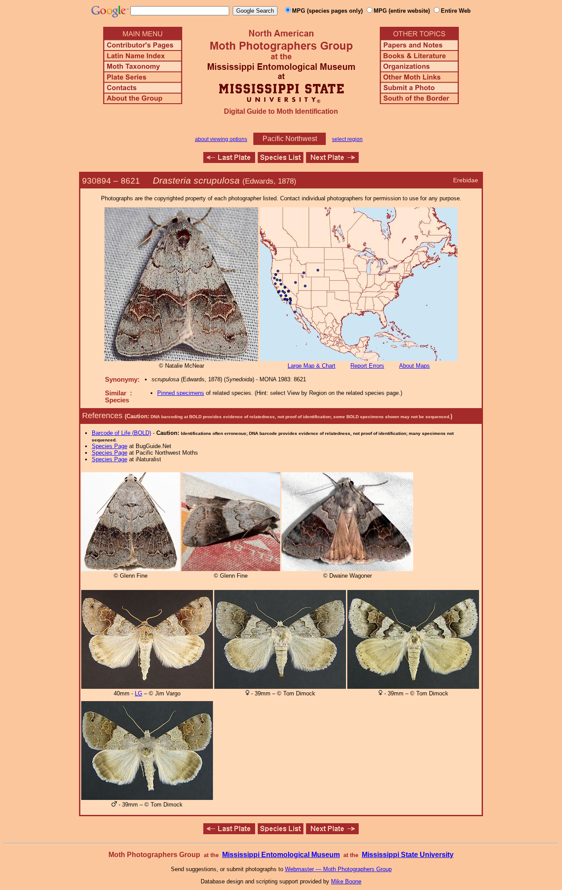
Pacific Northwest (290, 138)
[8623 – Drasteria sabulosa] (332, 160)
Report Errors (367, 365)
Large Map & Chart (311, 365)
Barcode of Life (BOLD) (121, 433)
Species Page (109, 446)
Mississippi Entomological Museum (281, 854)
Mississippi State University (408, 854)
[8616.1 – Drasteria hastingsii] (229, 160)
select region (347, 139)
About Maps (414, 365)
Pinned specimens (180, 393)
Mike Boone (346, 881)
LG (138, 693)
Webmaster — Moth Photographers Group (338, 869)
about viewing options (221, 139)
